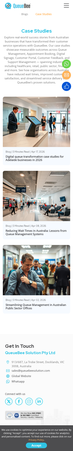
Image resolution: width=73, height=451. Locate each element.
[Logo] (18, 5)
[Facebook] (20, 401)
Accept (36, 445)
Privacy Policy (36, 439)
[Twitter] (10, 401)
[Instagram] (30, 401)
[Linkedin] (40, 401)
